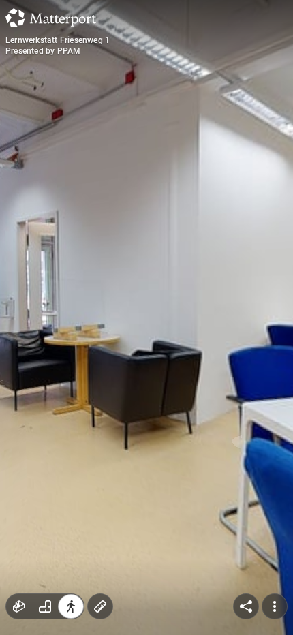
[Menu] (275, 606)
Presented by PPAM (42, 51)
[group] (44, 606)
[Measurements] (100, 606)
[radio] (19, 606)
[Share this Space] (246, 606)
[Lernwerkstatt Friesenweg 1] (146, 317)
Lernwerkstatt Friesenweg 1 (57, 40)
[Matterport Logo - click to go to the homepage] (51, 17)
